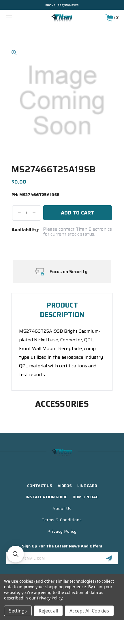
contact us (39, 485)
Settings (18, 611)
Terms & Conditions (62, 520)
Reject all (48, 611)
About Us (62, 508)
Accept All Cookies (89, 611)
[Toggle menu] (17, 18)
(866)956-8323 (68, 5)
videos (65, 485)
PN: (35, 195)
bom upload (86, 497)
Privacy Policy (62, 531)
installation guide (46, 497)
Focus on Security (68, 272)
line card (87, 485)
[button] (15, 554)
